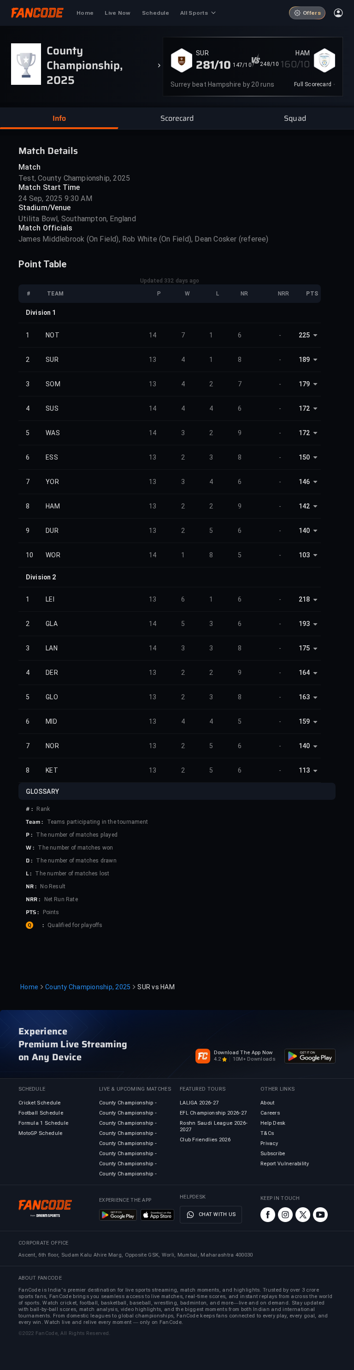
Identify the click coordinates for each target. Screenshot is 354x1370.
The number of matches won (75, 847)
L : (28, 873)
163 (304, 697)
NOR (52, 746)
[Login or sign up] (338, 13)
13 (153, 359)
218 (304, 599)
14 (153, 335)
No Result (52, 886)
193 (304, 623)
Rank (43, 809)
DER (52, 672)
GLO (52, 697)
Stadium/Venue (44, 207)
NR (244, 293)
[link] (314, 84)
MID (51, 721)
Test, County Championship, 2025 (74, 178)
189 (304, 359)
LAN (52, 648)
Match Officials (45, 228)
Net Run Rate (61, 899)
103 (304, 555)
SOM (53, 384)
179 (304, 384)
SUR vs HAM (156, 987)
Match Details (48, 150)
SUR (202, 53)
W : (30, 847)
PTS (312, 293)
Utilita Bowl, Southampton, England (77, 218)
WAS (53, 433)
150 (304, 457)
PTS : (32, 912)
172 (304, 408)
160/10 (295, 64)
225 (304, 335)
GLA (52, 623)
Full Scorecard (312, 84)
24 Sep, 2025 (40, 198)
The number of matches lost (72, 873)
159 (304, 721)
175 (304, 648)
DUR (52, 530)
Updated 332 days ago (170, 281)
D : (29, 860)
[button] (59, 118)
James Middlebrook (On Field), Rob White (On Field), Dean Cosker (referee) (143, 239)
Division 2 (41, 577)
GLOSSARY (42, 791)
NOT (52, 335)
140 (304, 530)
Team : (34, 822)
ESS (52, 457)
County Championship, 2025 (87, 987)
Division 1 (41, 312)
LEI (50, 599)
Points (51, 912)
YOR (52, 481)
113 (304, 770)
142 (304, 506)
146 (304, 481)
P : (29, 835)
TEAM (55, 293)
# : (29, 809)
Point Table (42, 264)
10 (30, 555)
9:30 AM (78, 198)
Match (29, 167)
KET (52, 770)
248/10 (269, 64)
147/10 (242, 65)
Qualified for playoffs (74, 925)
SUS (52, 408)
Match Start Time (49, 187)
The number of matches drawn (76, 860)
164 (304, 672)
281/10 (213, 65)
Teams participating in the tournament (97, 822)
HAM (302, 53)
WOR (53, 555)
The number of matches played (77, 835)
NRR (283, 293)
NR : (31, 886)
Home (29, 987)
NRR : (33, 899)
